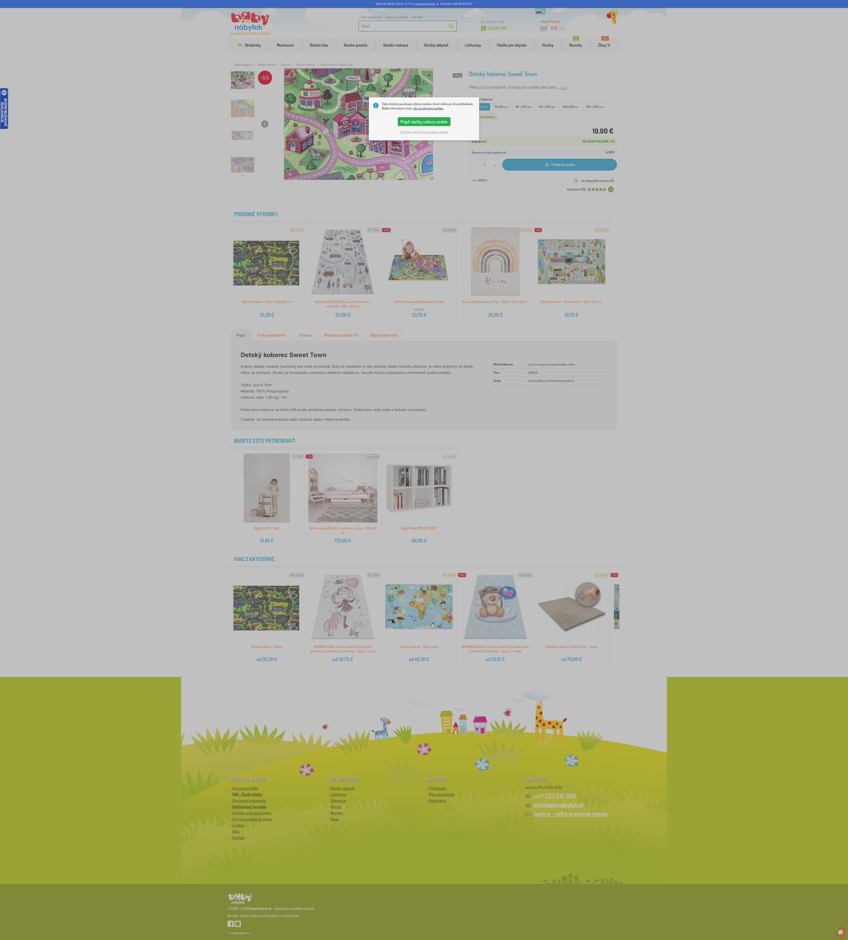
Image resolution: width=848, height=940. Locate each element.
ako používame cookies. (428, 108)
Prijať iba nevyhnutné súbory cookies (424, 132)
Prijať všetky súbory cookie (424, 121)
